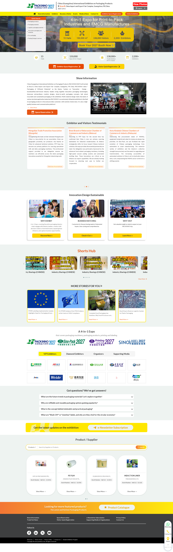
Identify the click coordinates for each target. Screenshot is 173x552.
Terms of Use (38, 539)
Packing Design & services (35, 38)
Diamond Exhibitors (75, 354)
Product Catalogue (118, 507)
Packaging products (33, 21)
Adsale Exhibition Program (70, 539)
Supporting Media (121, 354)
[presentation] (1, 31)
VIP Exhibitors (50, 354)
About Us (29, 539)
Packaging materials (33, 24)
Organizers (99, 354)
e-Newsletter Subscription (113, 427)
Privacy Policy (48, 539)
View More (33, 107)
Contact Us (94, 14)
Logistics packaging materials (35, 27)
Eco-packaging (32, 35)
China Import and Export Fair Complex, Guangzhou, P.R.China (85, 6)
